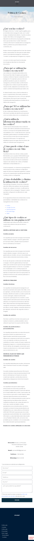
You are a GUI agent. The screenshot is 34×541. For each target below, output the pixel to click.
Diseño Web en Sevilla (8, 519)
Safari (7, 213)
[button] (17, 3)
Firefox (8, 205)
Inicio (12, 16)
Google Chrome (10, 207)
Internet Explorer (11, 209)
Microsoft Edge (10, 211)
